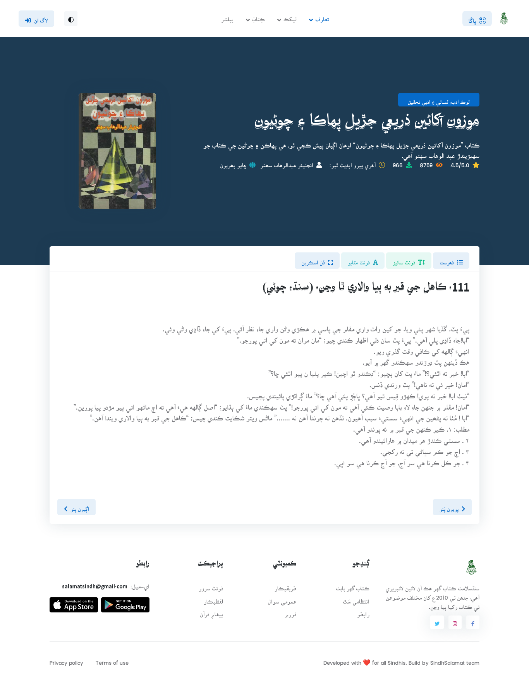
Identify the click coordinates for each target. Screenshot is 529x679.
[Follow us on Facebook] (472, 622)
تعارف (322, 17)
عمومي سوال (282, 599)
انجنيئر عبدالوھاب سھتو (286, 163)
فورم (290, 612)
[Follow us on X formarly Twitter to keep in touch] (436, 622)
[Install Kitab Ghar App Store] (74, 602)
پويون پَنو (449, 506)
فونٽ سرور (211, 586)
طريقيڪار (285, 586)
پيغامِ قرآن (211, 612)
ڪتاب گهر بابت (352, 586)
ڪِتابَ (258, 17)
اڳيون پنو (79, 506)
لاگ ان (41, 18)
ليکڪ (290, 17)
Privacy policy (66, 660)
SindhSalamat (447, 660)
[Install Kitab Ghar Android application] (125, 602)
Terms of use (112, 660)
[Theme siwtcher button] (70, 18)
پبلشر (227, 17)
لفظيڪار (213, 599)
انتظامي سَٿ (356, 599)
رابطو (363, 612)
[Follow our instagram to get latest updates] (455, 622)
